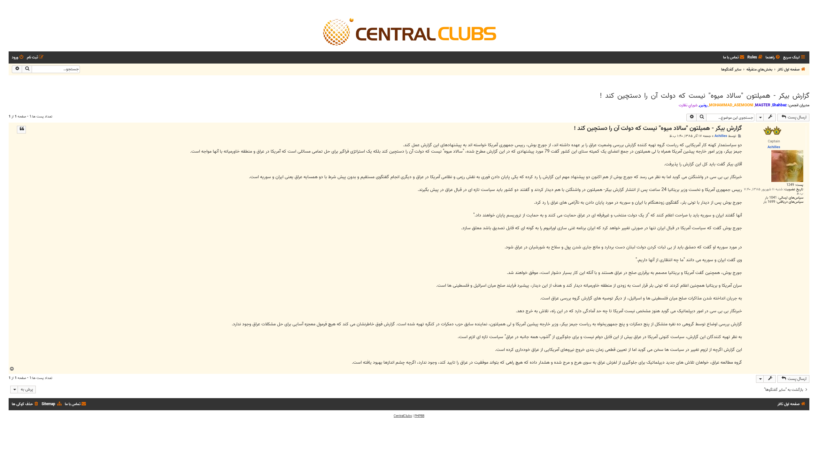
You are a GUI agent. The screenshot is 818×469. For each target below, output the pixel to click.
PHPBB (419, 416)
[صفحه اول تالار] (409, 31)
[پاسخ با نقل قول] (21, 129)
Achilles (720, 136)
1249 (790, 185)
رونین (703, 105)
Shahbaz (779, 105)
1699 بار (769, 202)
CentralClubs (403, 416)
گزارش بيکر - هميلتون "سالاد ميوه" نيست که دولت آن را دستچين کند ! (704, 96)
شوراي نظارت (688, 105)
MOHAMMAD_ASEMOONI (731, 105)
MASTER (762, 105)
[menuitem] (773, 57)
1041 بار (771, 198)
